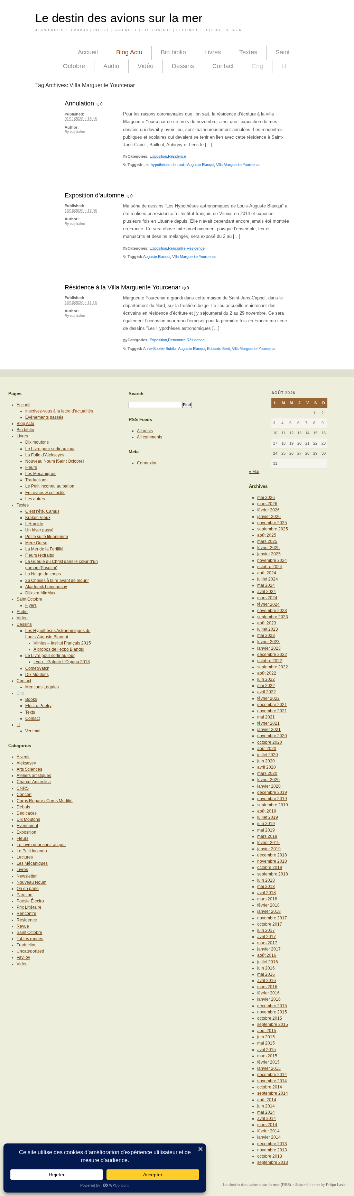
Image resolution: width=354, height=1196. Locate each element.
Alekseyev (26, 763)
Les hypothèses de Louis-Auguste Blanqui (178, 165)
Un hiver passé (39, 530)
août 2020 (266, 748)
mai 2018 (266, 886)
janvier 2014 (269, 1137)
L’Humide (34, 523)
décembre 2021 (272, 704)
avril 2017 (266, 936)
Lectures (25, 857)
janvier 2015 (269, 1068)
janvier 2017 (269, 949)
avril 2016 (266, 980)
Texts (30, 712)
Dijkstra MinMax (40, 593)
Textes (248, 52)
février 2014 (268, 1131)
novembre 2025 (272, 522)
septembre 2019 (272, 805)
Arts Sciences (29, 769)
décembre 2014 (272, 1074)
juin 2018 (266, 880)
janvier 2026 (269, 516)
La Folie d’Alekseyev (44, 455)
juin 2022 (266, 679)
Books (31, 699)
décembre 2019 (272, 792)
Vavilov (23, 957)
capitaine (77, 132)
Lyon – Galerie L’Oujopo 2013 (62, 661)
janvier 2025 (269, 553)
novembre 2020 (272, 735)
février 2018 (268, 905)
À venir (23, 756)
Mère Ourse (36, 542)
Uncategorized (30, 951)
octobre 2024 (269, 566)
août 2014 (266, 1099)
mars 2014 (267, 1124)
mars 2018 (267, 899)
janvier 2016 (269, 999)
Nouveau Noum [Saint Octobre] (54, 461)
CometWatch (37, 668)
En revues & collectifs (45, 492)
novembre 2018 (272, 861)
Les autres (35, 499)
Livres (212, 52)
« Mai (254, 471)
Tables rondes (30, 938)
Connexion (147, 463)
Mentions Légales (42, 687)
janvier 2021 (269, 729)
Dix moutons (37, 442)
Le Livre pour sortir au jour (50, 448)
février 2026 (268, 510)
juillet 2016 (267, 961)
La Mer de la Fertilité (44, 549)
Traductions (36, 480)
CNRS (23, 788)
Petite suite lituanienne (46, 536)
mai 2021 (266, 717)
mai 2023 (266, 635)
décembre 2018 (272, 855)
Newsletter (27, 876)
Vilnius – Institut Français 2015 (62, 643)
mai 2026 (266, 497)
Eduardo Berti (218, 348)
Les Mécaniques (40, 473)
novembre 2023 (272, 610)
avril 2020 (266, 767)
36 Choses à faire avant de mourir (57, 580)
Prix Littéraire (29, 907)
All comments (149, 437)
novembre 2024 (272, 560)
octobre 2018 (269, 867)
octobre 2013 (269, 1156)
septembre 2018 (272, 874)
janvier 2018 (269, 911)
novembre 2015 (272, 1012)
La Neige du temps (43, 574)
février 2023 (268, 641)
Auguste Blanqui (156, 256)
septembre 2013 (272, 1162)
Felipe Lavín (336, 1185)
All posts (145, 430)
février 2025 (268, 547)
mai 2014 (266, 1112)
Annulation (79, 103)
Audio (111, 66)
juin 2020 (266, 761)
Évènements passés (44, 417)
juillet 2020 (267, 754)
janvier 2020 (269, 786)
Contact (223, 66)
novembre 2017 (272, 918)
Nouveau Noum (31, 882)
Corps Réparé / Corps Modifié (45, 800)
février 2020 (268, 779)
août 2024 (266, 573)
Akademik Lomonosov (46, 586)
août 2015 (266, 1030)
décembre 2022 (272, 654)
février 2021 (268, 723)
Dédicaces (27, 813)
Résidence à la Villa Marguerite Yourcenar (122, 287)
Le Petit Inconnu (32, 851)
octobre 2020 (269, 742)
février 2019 (268, 842)
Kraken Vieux (37, 517)
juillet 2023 (267, 629)
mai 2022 (266, 685)
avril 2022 (266, 691)
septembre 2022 (272, 667)
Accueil (88, 52)
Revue (23, 926)
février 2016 (268, 993)
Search (136, 393)
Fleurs (31, 467)
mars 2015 (267, 1056)
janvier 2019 (269, 848)
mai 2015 (266, 1043)
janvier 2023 (269, 648)
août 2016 (266, 955)
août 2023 (266, 623)
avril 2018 (266, 892)
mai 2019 (266, 830)
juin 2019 (266, 823)
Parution (24, 894)
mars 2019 (267, 836)
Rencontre (177, 248)
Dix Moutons (37, 674)
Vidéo (145, 66)
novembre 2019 (272, 798)
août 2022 (266, 673)
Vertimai (32, 731)
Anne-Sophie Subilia (159, 348)
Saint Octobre (29, 599)
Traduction (27, 945)
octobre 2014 (269, 1087)
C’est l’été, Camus (42, 511)
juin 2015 (266, 1037)
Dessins (183, 66)
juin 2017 (266, 930)
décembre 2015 (272, 1005)
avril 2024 (266, 591)
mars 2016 (267, 986)
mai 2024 (266, 585)
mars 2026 (267, 503)
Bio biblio (173, 52)
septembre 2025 (272, 529)
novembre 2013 (272, 1150)
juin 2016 (266, 968)
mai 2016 (266, 974)
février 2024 (268, 604)
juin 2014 (266, 1106)
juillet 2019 (267, 817)
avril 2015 (266, 1049)
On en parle (28, 888)
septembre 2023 (272, 616)
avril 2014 (266, 1118)
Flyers (31, 605)
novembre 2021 (272, 710)
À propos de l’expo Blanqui (59, 649)
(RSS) (286, 1185)
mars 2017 (267, 942)
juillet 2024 (267, 579)
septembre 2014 (272, 1093)
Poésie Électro (30, 901)
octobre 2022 (269, 660)
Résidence (177, 156)
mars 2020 (267, 773)
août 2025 (266, 535)
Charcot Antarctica (34, 781)
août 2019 (266, 811)
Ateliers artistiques (34, 775)
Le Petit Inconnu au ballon (49, 486)
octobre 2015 (269, 1018)
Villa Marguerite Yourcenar (238, 165)
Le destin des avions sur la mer (119, 18)
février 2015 (268, 1062)
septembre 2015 (272, 1024)
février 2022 (268, 698)
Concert (24, 794)
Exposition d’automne (94, 195)
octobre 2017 (269, 924)
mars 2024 (267, 597)
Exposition (158, 156)
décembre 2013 (272, 1143)
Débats (23, 807)
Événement (27, 825)
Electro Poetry (38, 705)
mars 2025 (267, 541)
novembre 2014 (272, 1080)
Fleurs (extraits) (39, 555)
